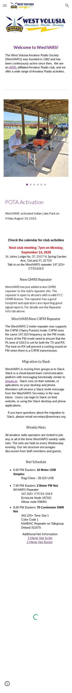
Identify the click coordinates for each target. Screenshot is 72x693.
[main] (36, 60)
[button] (5, 5)
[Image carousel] (36, 142)
